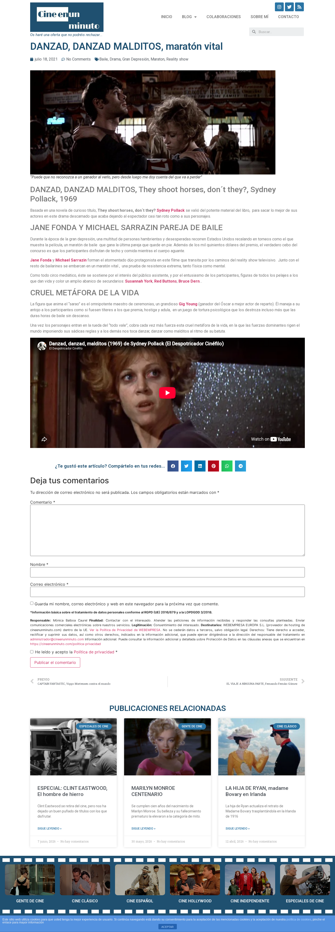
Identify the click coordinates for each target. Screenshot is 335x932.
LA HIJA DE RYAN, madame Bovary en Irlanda (257, 791)
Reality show (177, 59)
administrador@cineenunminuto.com (57, 639)
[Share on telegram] (240, 466)
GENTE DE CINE (30, 901)
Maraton (158, 59)
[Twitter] (289, 6)
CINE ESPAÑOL (140, 901)
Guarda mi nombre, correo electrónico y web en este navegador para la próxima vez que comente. (127, 604)
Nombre (39, 564)
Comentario (42, 502)
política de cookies (298, 919)
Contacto (288, 16)
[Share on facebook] (173, 466)
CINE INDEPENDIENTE (250, 901)
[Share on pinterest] (213, 466)
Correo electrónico (49, 584)
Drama (115, 59)
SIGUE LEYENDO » (50, 828)
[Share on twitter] (186, 466)
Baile (103, 59)
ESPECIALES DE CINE (305, 901)
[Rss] (299, 6)
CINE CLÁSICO (85, 901)
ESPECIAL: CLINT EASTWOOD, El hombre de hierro (72, 791)
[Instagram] (279, 6)
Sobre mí (259, 16)
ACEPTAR (167, 926)
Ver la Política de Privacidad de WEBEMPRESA (125, 630)
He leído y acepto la (76, 652)
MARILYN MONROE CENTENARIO (153, 791)
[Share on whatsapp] (226, 466)
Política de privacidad (94, 651)
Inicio (166, 16)
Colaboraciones (223, 16)
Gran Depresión (135, 59)
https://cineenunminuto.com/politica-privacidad (65, 644)
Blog (187, 16)
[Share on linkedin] (200, 466)
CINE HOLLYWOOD (195, 901)
